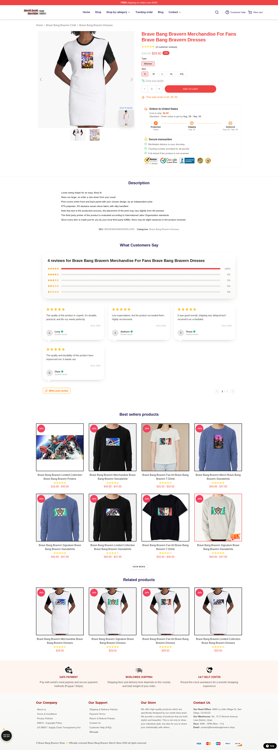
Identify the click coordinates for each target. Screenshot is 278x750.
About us (41, 709)
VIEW (60, 468)
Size (144, 69)
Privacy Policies (45, 718)
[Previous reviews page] (217, 391)
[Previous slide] (41, 79)
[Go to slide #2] (94, 135)
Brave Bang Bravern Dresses (96, 25)
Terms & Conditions (47, 714)
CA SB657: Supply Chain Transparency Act (58, 727)
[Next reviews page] (233, 391)
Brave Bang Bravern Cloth (61, 25)
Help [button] (272, 746)
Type (144, 58)
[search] (217, 12)
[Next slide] (131, 79)
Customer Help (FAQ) (100, 727)
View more (139, 567)
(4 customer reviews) (166, 47)
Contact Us (95, 723)
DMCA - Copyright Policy (49, 723)
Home (39, 25)
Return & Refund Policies (102, 718)
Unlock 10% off (6, 735)
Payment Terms (97, 714)
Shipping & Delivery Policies (103, 709)
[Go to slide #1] (78, 135)
